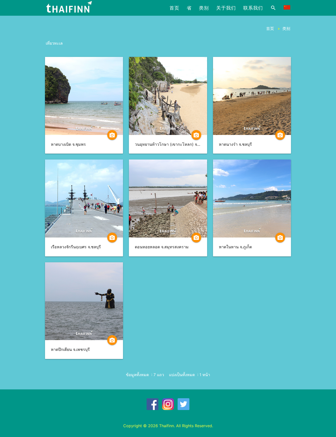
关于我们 (226, 8)
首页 (174, 8)
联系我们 (253, 8)
